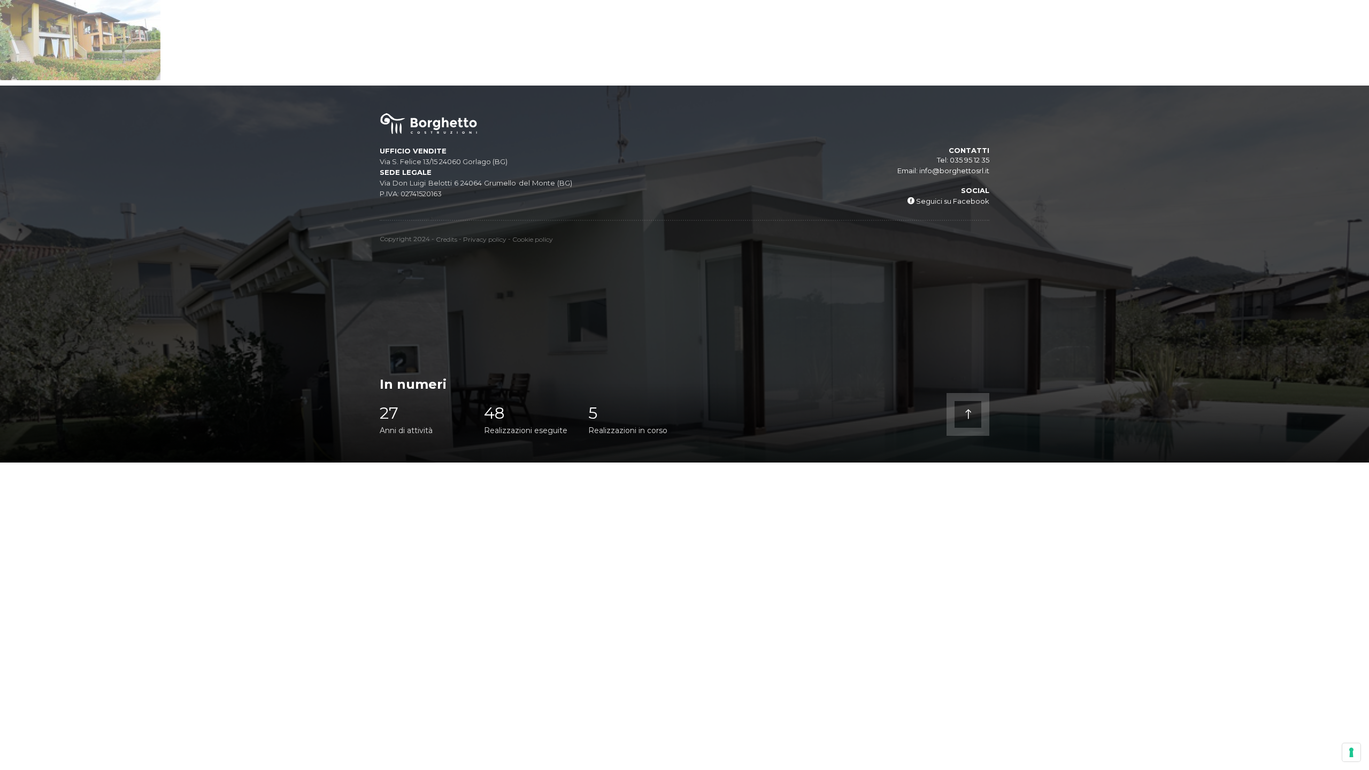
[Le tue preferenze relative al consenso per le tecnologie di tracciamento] (1351, 752)
